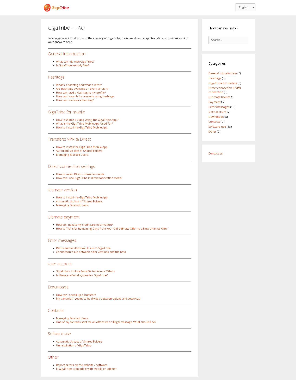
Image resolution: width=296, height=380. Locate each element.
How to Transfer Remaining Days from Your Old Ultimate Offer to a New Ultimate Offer (112, 228)
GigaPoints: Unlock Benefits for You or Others (85, 271)
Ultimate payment (63, 217)
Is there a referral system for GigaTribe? (82, 275)
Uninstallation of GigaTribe (73, 345)
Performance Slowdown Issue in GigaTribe (83, 248)
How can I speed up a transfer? (76, 295)
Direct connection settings (71, 166)
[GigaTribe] (56, 7)
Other (53, 357)
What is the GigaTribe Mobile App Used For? (84, 123)
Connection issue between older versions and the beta (91, 252)
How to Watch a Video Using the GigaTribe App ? (87, 120)
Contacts (56, 310)
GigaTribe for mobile (66, 112)
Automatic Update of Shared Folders (79, 151)
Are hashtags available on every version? (82, 89)
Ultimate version (62, 189)
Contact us (215, 153)
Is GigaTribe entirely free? (72, 65)
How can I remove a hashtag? (75, 100)
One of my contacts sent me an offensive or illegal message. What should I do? (106, 322)
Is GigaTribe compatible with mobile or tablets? (86, 369)
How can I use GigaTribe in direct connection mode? (89, 178)
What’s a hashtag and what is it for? (79, 85)
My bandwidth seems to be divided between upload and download (98, 298)
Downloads (58, 287)
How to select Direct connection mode (80, 174)
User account (60, 263)
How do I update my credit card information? (84, 225)
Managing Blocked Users (72, 155)
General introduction (66, 53)
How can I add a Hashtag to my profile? (81, 92)
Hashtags (56, 77)
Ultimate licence (219, 97)
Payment (214, 102)
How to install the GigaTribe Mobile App (82, 127)
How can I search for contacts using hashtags (85, 96)
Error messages (62, 240)
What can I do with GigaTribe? (75, 61)
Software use (59, 333)
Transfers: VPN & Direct (69, 139)
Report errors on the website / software (81, 365)
